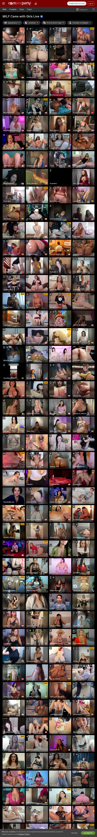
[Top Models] (35, 3)
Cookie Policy (24, 834)
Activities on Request (80, 23)
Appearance (12, 23)
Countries (32, 23)
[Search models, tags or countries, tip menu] (93, 9)
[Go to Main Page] (19, 3)
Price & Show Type (54, 23)
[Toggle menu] (3, 3)
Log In (90, 3)
